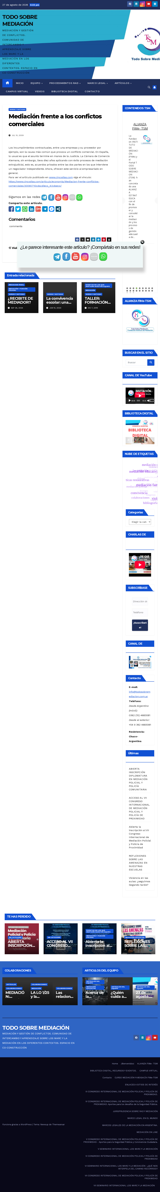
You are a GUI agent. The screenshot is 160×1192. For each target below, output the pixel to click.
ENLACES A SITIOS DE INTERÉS (141, 1084)
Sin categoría (15, 937)
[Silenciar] (148, 400)
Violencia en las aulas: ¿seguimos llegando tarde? (139, 881)
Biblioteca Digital (64, 91)
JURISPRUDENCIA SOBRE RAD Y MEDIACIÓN (135, 1111)
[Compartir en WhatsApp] (25, 209)
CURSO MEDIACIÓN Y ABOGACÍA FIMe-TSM (136, 1077)
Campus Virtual (17, 91)
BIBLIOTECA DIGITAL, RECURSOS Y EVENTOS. (113, 1071)
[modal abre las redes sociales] (58, 209)
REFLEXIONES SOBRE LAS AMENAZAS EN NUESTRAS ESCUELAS (138, 862)
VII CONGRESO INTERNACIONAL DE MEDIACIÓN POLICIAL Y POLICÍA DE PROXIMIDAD (121, 1177)
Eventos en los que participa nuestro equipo (98, 285)
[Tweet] (18, 209)
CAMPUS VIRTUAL (149, 1071)
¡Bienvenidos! (127, 1063)
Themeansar (58, 1124)
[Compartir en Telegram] (45, 209)
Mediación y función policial (18, 289)
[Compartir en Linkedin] (31, 209)
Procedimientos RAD (64, 83)
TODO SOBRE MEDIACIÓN (35, 1027)
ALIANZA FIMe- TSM (147, 1063)
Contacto (92, 91)
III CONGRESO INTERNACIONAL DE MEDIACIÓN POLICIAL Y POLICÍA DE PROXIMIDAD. (121, 1093)
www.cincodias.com (61, 177)
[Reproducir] (129, 400)
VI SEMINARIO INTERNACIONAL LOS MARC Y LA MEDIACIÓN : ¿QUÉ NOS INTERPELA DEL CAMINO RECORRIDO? (121, 1167)
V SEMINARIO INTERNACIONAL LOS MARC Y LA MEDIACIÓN (128, 1149)
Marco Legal (97, 83)
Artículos (122, 83)
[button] (149, 87)
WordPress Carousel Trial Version (146, 156)
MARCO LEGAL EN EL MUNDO (142, 1118)
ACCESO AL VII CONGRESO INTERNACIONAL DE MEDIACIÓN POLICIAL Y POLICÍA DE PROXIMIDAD (139, 808)
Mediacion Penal (16, 285)
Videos (40, 91)
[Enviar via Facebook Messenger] (51, 209)
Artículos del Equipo (93, 987)
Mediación (90, 290)
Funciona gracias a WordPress (17, 1124)
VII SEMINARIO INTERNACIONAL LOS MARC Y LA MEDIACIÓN (124, 1185)
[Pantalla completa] (152, 400)
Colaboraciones (14, 984)
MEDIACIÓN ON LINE (147, 1132)
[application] (140, 396)
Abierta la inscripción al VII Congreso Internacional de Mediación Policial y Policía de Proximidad (140, 837)
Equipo (36, 83)
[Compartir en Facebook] (11, 209)
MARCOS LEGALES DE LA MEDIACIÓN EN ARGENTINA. (140, 134)
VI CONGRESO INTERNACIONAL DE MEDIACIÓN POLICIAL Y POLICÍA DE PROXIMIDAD (121, 1157)
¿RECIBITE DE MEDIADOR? (20, 300)
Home (115, 1063)
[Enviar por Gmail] (38, 209)
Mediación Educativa (135, 937)
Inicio (20, 83)
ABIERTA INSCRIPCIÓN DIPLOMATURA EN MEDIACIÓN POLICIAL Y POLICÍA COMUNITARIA (138, 779)
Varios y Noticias (17, 109)
